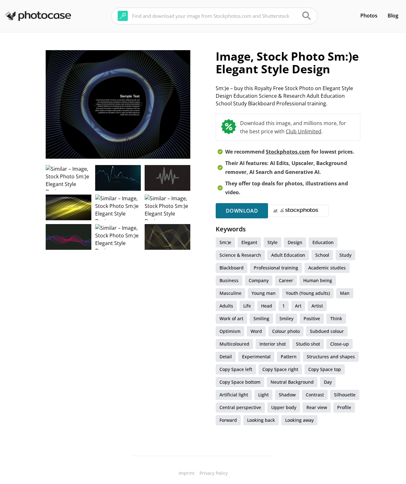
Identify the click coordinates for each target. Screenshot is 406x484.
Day (328, 382)
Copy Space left (235, 369)
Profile (344, 407)
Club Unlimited (303, 131)
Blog (393, 15)
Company (259, 280)
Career (286, 280)
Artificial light (233, 395)
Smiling (261, 318)
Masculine (230, 293)
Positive (312, 318)
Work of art (231, 318)
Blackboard (231, 268)
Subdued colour (327, 331)
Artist (317, 306)
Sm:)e (225, 242)
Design (295, 242)
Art (298, 306)
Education (323, 242)
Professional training (276, 268)
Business (229, 280)
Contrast (315, 395)
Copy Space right (280, 369)
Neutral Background (292, 382)
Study (345, 255)
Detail (225, 357)
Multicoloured (234, 344)
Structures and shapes (331, 357)
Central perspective (240, 407)
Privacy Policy (214, 473)
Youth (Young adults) (308, 293)
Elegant (249, 242)
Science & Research (240, 255)
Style (272, 242)
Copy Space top (324, 369)
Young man (264, 293)
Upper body (283, 407)
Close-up (339, 344)
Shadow (287, 395)
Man (345, 293)
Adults (226, 306)
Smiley (286, 318)
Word (256, 331)
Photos (368, 15)
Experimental (256, 357)
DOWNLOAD (242, 210)
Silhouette (345, 395)
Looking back (261, 420)
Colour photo (286, 331)
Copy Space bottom (239, 382)
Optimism (229, 331)
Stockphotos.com (288, 151)
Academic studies (327, 268)
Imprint (186, 473)
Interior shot (272, 344)
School (322, 255)
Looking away (299, 420)
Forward (228, 420)
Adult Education (288, 255)
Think (336, 318)
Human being (317, 280)
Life (247, 306)
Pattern (289, 357)
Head (266, 306)
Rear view (316, 407)
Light (263, 395)
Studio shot (308, 344)
